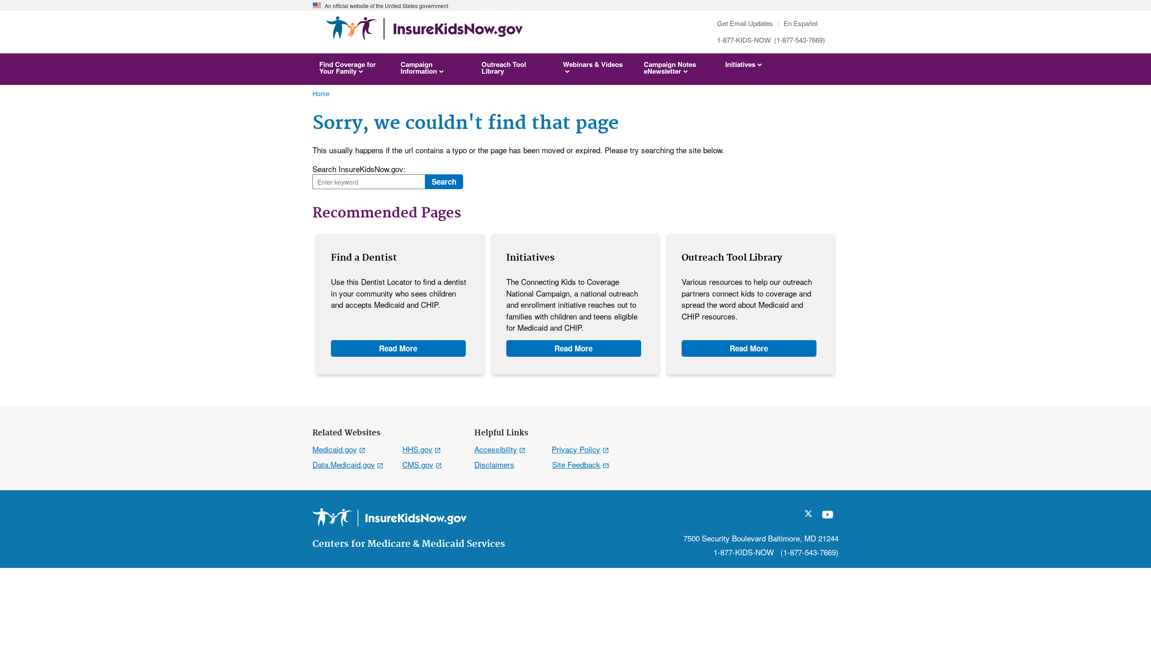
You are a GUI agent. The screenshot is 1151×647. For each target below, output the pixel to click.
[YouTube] (828, 518)
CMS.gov (417, 464)
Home (321, 93)
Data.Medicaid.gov (343, 464)
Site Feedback (576, 464)
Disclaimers (494, 464)
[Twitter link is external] (808, 513)
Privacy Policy (576, 449)
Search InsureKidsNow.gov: (359, 168)
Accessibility (495, 449)
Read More (398, 348)
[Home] (424, 32)
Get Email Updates (745, 23)
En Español (800, 23)
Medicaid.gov (334, 449)
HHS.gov (417, 449)
